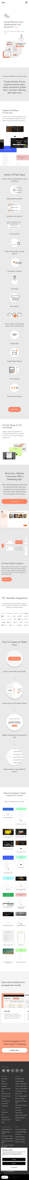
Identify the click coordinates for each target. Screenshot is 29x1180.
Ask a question (21, 867)
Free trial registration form (21, 836)
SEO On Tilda (18, 1093)
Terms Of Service (6, 1101)
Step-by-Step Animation (21, 1105)
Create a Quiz (18, 1112)
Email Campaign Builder (21, 1096)
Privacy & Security (6, 1096)
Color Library (18, 1134)
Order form (8, 889)
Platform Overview (6, 1093)
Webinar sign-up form (21, 852)
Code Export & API (6, 1119)
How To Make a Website (7, 1138)
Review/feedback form (8, 872)
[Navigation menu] (26, 2)
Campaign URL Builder (20, 1131)
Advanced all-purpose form (21, 824)
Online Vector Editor (20, 1141)
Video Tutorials (5, 1117)
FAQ (3, 1114)
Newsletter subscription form (8, 837)
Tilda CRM (17, 1107)
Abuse (3, 1122)
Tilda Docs (17, 1120)
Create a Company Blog (21, 1088)
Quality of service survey (8, 944)
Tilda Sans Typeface (20, 1136)
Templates (4, 1086)
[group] (13, 1008)
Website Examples (6, 1088)
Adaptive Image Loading (21, 1115)
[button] (4, 1177)
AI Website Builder (19, 1078)
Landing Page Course (7, 1129)
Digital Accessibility (20, 1117)
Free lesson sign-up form (8, 848)
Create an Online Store (20, 1086)
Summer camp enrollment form (21, 890)
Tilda (16, 27)
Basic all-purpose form (8, 817)
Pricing (3, 1081)
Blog (3, 1091)
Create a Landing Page (21, 1083)
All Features (4, 1083)
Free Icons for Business (20, 1129)
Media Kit (4, 1098)
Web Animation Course (7, 1136)
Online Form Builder (20, 1098)
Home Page (4, 1078)
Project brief (21, 944)
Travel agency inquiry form (8, 963)
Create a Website (19, 1081)
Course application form (8, 925)
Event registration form (8, 907)
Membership (18, 1110)
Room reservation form (21, 962)
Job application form (21, 925)
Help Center (4, 1112)
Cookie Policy (5, 1106)
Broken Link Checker (20, 1139)
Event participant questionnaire (20, 907)
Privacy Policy (5, 1103)
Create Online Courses (20, 1091)
